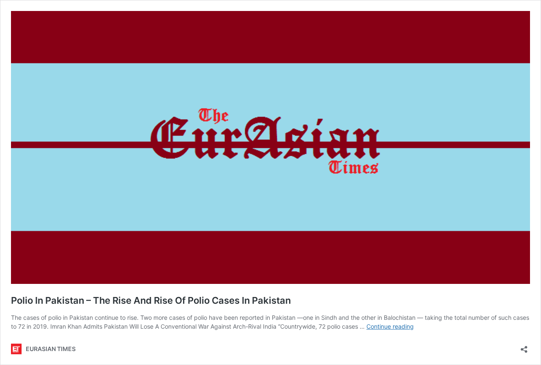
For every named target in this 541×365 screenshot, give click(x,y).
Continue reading (390, 326)
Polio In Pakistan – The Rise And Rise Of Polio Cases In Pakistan (151, 300)
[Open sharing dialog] (524, 346)
